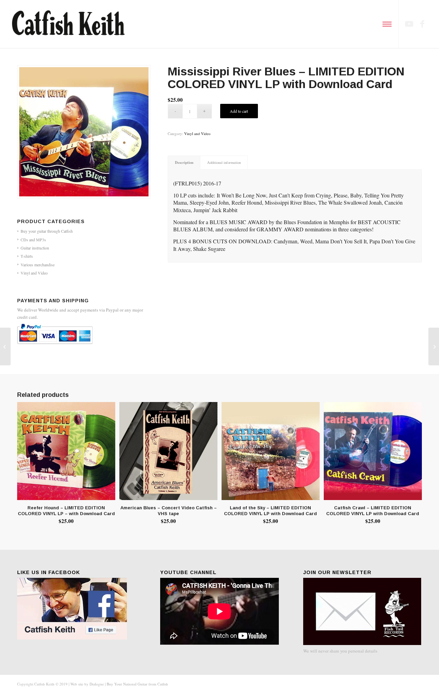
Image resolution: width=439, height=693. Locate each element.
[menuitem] (386, 24)
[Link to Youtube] (409, 24)
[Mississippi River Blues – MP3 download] (5, 346)
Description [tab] (184, 162)
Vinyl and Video (197, 133)
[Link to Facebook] (422, 24)
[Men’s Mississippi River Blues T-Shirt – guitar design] (433, 346)
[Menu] (386, 24)
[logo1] (69, 24)
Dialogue (97, 683)
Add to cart (239, 111)
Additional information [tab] (224, 162)
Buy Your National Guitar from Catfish (137, 683)
